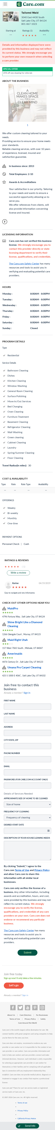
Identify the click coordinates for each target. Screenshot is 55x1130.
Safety (43, 1019)
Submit (27, 952)
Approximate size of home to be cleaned (26, 799)
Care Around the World (27, 1023)
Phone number (12, 753)
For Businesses (42, 1015)
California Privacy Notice (27, 1118)
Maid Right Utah (17, 640)
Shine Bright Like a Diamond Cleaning (24, 624)
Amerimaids (14, 653)
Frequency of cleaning (16, 812)
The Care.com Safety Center (19, 930)
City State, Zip (11, 740)
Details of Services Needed (18, 793)
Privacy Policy (42, 870)
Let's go (13, 985)
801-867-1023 (29, 24)
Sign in (27, 693)
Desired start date (14, 825)
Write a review (18, 572)
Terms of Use (22, 870)
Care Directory (25, 1015)
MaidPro (12, 608)
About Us (11, 1015)
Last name (9, 714)
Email (7, 767)
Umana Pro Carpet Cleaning (24, 667)
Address (8, 727)
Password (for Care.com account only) (26, 780)
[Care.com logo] (29, 4)
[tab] (27, 794)
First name (9, 701)
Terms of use (22, 1103)
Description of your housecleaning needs (27, 838)
